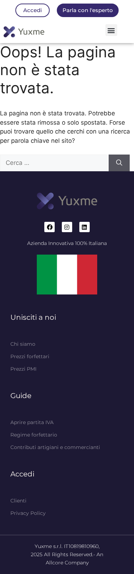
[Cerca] (119, 163)
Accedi (22, 474)
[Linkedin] (84, 227)
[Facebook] (49, 227)
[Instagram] (67, 227)
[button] (111, 30)
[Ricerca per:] (54, 162)
